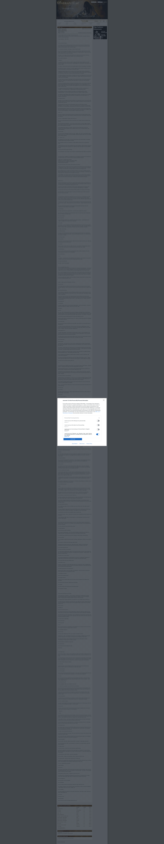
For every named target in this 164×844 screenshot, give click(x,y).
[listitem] (82, 418)
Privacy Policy (89, 443)
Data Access (82, 443)
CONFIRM (72, 439)
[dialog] (82, 422)
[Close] (104, 400)
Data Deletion (75, 443)
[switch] (98, 421)
